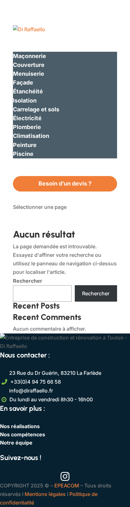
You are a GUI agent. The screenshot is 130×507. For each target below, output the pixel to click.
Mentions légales (45, 494)
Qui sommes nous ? (39, 38)
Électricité (27, 118)
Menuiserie (28, 73)
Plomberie (27, 127)
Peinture (25, 145)
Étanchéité (28, 91)
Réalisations (30, 162)
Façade (23, 82)
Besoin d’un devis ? (65, 183)
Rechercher (27, 281)
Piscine (23, 153)
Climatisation (31, 136)
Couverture (28, 65)
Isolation (25, 100)
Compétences (32, 47)
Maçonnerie (29, 56)
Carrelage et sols (36, 109)
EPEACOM (66, 485)
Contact (24, 171)
